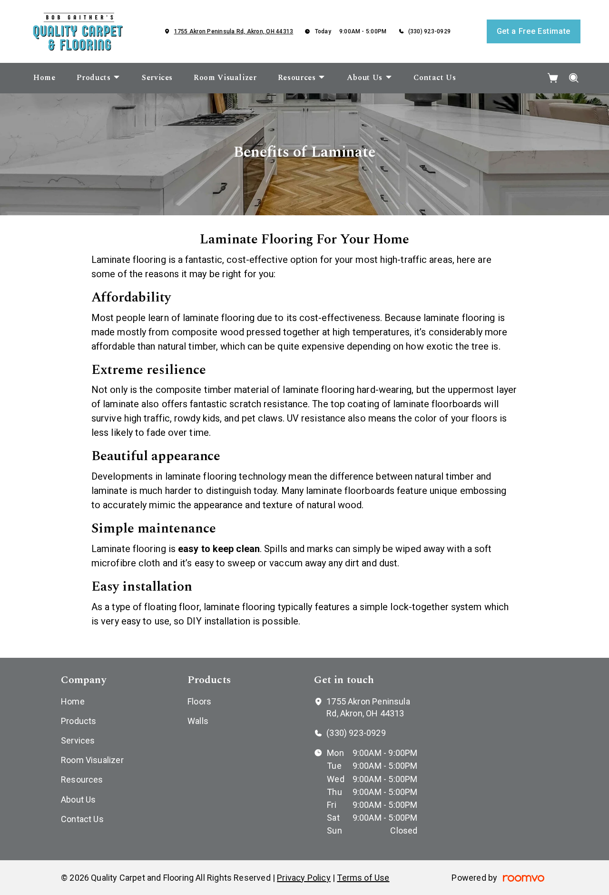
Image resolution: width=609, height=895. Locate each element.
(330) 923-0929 (429, 31)
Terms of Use (363, 878)
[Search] (574, 78)
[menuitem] (44, 78)
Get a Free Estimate (533, 31)
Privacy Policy (304, 878)
